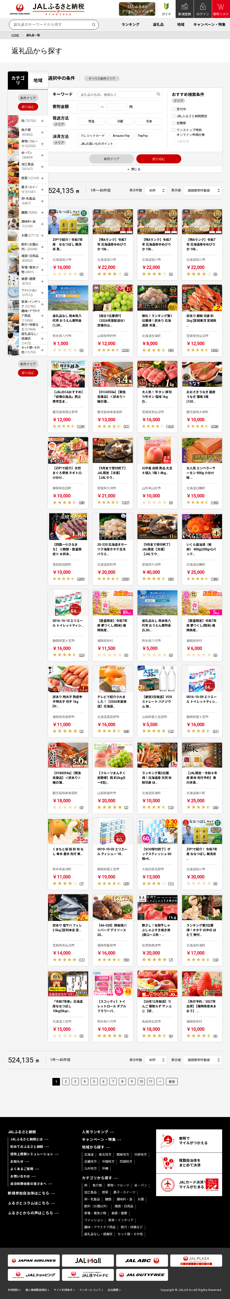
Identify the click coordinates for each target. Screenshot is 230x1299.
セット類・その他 (130, 1234)
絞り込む (28, 107)
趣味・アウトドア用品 (100, 1227)
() (82, 274)
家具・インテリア (120, 1220)
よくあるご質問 (21, 1169)
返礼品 (158, 24)
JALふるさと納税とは (26, 1139)
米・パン (140, 1185)
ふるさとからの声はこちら (30, 1213)
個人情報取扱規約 (36, 1290)
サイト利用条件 (63, 1290)
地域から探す (93, 1147)
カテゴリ (18, 80)
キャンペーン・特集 (209, 24)
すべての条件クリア (102, 78)
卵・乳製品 (92, 1199)
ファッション (93, 1220)
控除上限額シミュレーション (31, 1154)
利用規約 (13, 1290)
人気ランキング (95, 1132)
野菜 (105, 1192)
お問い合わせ (20, 1176)
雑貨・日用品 (124, 1206)
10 (141, 1081)
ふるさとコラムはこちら (28, 1203)
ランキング (130, 24)
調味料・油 (124, 1199)
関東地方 (123, 1154)
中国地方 (108, 1161)
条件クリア (28, 98)
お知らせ (17, 1161)
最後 (172, 1081)
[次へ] (160, 1081)
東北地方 (105, 1154)
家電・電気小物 (95, 1213)
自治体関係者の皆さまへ (28, 1184)
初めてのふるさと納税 (26, 1146)
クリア (59, 124)
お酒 (140, 1199)
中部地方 (140, 1154)
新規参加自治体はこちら (28, 1193)
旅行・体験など (132, 1227)
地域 (180, 24)
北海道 (89, 1154)
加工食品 (90, 1192)
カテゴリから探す (97, 1178)
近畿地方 (90, 1161)
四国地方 (126, 1161)
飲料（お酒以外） (96, 1206)
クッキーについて (90, 1290)
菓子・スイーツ (124, 1192)
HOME (15, 35)
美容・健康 (119, 1213)
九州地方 (90, 1168)
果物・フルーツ (118, 1185)
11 (151, 1081)
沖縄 (105, 1168)
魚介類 (97, 1185)
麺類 (108, 1199)
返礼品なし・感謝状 (98, 1234)
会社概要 (113, 1290)
